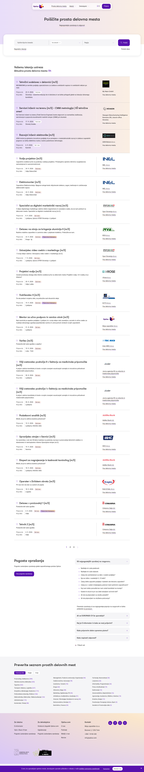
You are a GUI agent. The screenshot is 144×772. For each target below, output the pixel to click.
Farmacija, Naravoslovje (99, 678)
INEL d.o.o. (106, 165)
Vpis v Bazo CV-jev (20, 730)
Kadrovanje (95, 690)
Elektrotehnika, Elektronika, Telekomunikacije (27, 697)
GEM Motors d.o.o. (108, 142)
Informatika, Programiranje (100, 684)
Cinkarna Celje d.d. (108, 508)
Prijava (106, 6)
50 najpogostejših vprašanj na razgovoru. (93, 561)
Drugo (55, 687)
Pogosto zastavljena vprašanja (25, 734)
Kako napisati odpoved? (86, 638)
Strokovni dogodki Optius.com (48, 726)
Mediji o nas (65, 734)
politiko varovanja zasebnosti (89, 769)
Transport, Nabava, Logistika (23, 688)
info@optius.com (91, 738)
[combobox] (65, 42)
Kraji (36, 673)
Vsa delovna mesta (109, 95)
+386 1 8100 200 (90, 734)
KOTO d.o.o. (106, 303)
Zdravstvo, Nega (58, 690)
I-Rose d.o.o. (106, 278)
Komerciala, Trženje (20, 703)
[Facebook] (115, 723)
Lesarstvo (95, 681)
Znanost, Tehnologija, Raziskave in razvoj (65, 699)
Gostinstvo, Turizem (59, 684)
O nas (63, 726)
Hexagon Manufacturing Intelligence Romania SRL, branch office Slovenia (115, 117)
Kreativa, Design (97, 699)
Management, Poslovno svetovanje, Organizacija (68, 678)
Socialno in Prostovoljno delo (101, 705)
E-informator (18, 726)
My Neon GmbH (107, 91)
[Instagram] (120, 723)
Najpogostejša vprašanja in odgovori (72, 25)
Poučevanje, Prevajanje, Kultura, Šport (103, 702)
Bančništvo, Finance (59, 705)
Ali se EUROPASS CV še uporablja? (90, 616)
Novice (63, 738)
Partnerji (64, 730)
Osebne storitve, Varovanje (61, 681)
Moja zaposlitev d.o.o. (110, 326)
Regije (30, 673)
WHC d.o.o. (106, 446)
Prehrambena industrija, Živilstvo (24, 694)
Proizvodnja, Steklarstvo (21, 679)
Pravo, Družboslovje (98, 687)
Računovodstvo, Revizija (60, 702)
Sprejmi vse (117, 769)
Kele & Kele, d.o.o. (108, 489)
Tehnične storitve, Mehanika (22, 682)
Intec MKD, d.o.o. (108, 346)
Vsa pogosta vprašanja (24, 574)
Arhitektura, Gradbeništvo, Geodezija (64, 696)
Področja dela (20, 673)
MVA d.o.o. (106, 235)
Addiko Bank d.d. (108, 420)
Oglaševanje (42, 730)
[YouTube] (125, 723)
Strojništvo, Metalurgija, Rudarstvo (24, 691)
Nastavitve (106, 769)
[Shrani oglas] (17, 82)
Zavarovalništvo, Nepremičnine (101, 693)
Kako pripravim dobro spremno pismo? (92, 630)
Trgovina (16, 685)
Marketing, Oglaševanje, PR (61, 693)
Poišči (125, 43)
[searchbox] (99, 42)
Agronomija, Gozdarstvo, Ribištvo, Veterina (105, 696)
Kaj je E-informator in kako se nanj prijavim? (94, 623)
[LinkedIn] (110, 723)
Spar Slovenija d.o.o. (109, 211)
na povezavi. (88, 609)
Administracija (18, 700)
